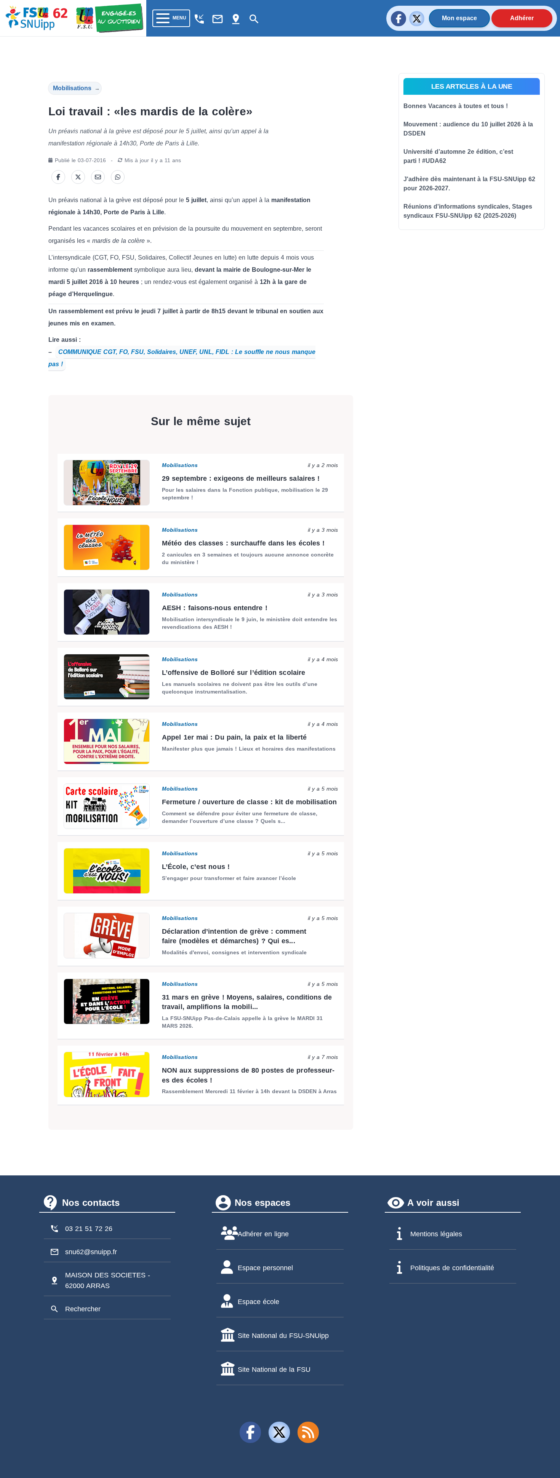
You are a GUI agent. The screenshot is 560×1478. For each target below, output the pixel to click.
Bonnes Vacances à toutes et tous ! (455, 106)
